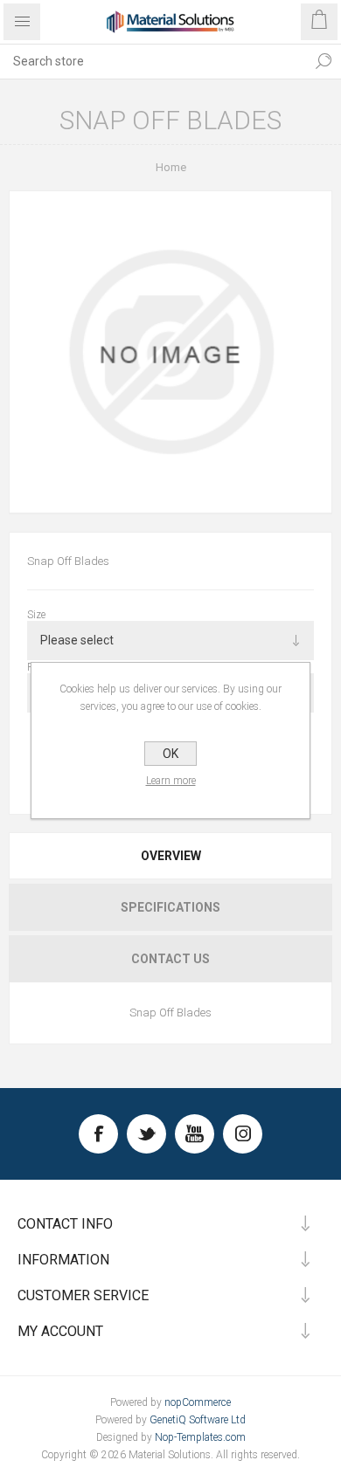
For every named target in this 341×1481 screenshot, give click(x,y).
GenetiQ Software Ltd (198, 1420)
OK (170, 754)
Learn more (171, 781)
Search (323, 61)
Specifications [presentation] (170, 907)
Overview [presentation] (171, 856)
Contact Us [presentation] (170, 959)
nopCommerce (197, 1402)
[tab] (170, 855)
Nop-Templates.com (200, 1437)
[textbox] (153, 61)
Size (36, 615)
